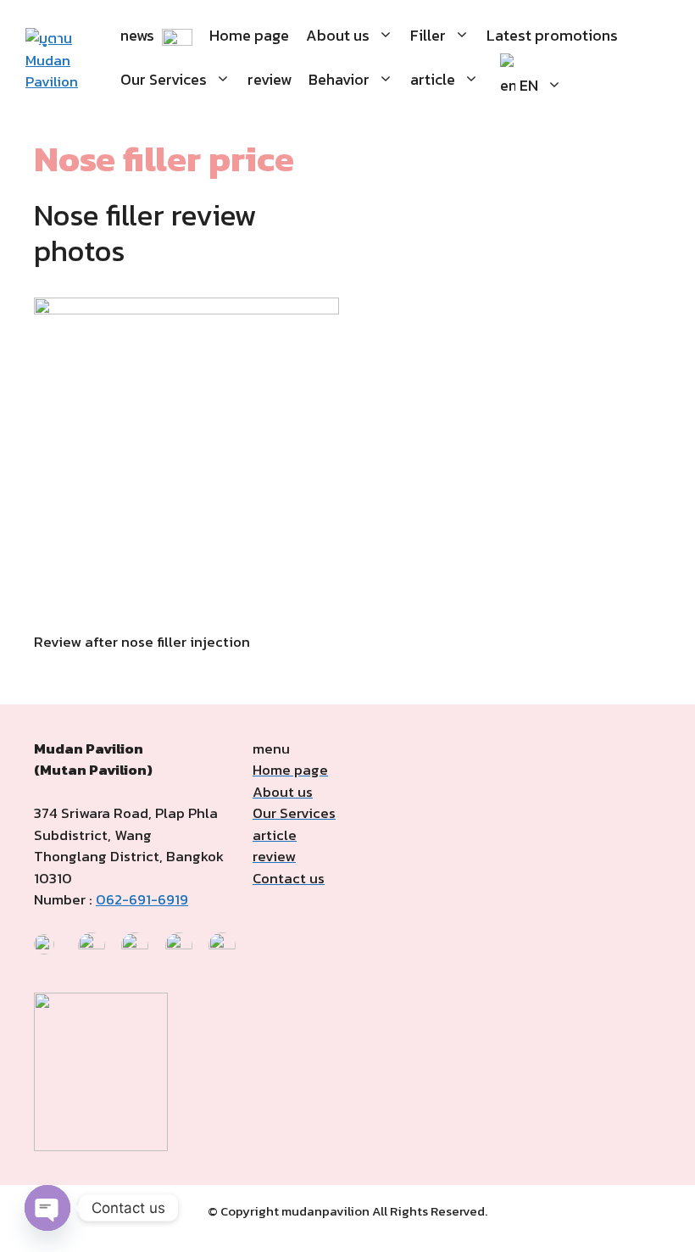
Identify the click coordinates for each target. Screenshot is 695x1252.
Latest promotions (552, 35)
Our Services (163, 79)
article (432, 79)
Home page (249, 35)
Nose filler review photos (145, 232)
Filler (428, 35)
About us (338, 35)
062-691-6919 (142, 899)
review (269, 79)
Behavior (339, 79)
